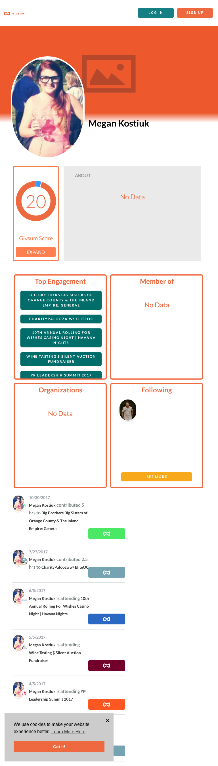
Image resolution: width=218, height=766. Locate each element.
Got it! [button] (59, 746)
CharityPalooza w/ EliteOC (61, 319)
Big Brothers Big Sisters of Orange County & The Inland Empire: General (61, 300)
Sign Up (195, 13)
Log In (155, 13)
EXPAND (36, 252)
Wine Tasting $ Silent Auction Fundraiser (61, 359)
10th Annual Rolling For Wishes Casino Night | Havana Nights (61, 337)
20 (35, 201)
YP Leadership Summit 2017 (61, 375)
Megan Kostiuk (42, 505)
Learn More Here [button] (68, 731)
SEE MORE (157, 477)
